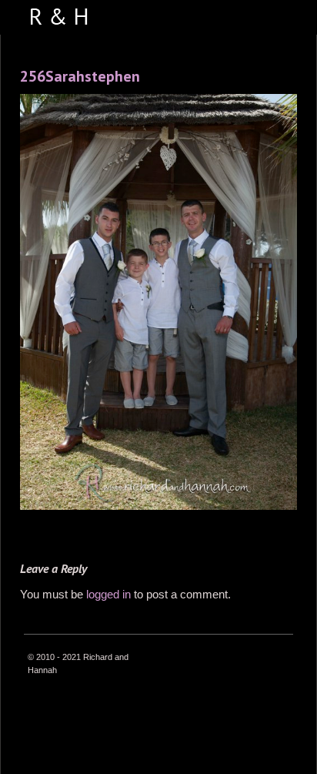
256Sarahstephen (80, 76)
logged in (108, 594)
